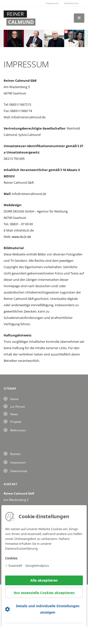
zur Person (17, 406)
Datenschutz (71, 3)
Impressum (52, 3)
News (14, 414)
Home (14, 399)
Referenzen (18, 430)
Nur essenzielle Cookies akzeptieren (44, 592)
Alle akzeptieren (44, 580)
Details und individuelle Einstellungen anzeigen (47, 609)
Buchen (15, 454)
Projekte (16, 422)
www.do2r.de (21, 236)
